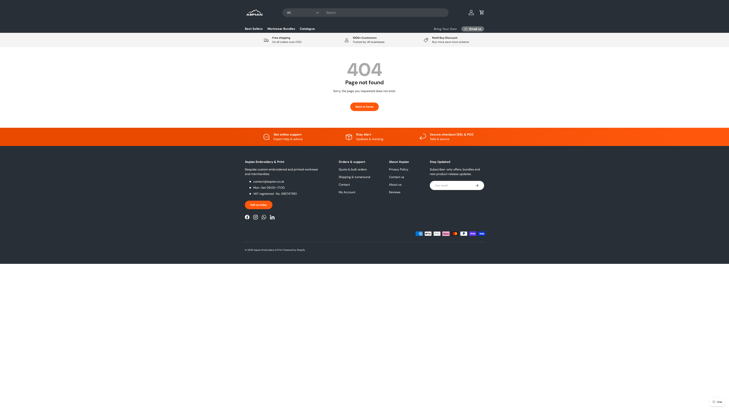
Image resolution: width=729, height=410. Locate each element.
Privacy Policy (398, 169)
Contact (344, 185)
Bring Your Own (445, 29)
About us (395, 185)
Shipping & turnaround (354, 177)
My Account (347, 192)
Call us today (258, 205)
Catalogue (307, 29)
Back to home (364, 106)
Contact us (396, 177)
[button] (482, 12)
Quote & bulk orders (353, 169)
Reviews (394, 192)
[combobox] (365, 12)
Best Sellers (254, 29)
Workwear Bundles (281, 29)
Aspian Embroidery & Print (268, 250)
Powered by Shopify (294, 250)
